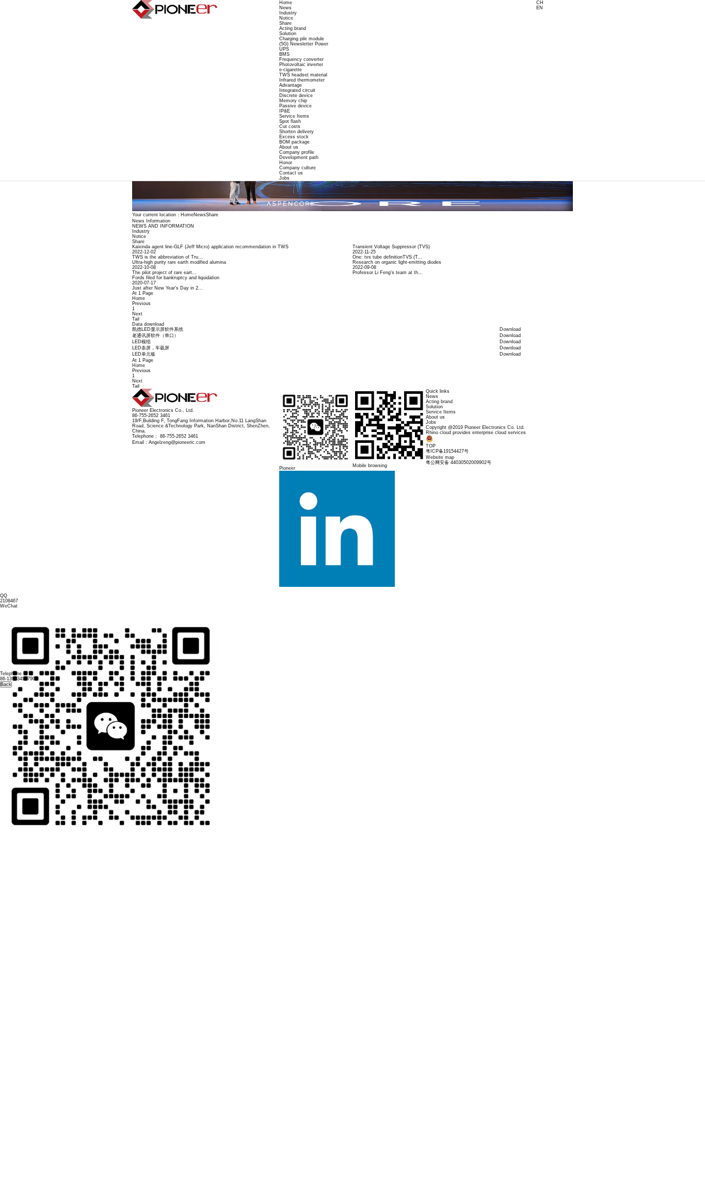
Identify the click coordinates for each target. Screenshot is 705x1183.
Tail (135, 319)
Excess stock (294, 136)
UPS (284, 49)
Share (285, 23)
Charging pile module (301, 38)
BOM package (294, 142)
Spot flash (290, 121)
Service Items (294, 116)
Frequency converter (301, 59)
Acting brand (292, 28)
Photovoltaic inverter (301, 64)
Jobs (284, 178)
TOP (431, 446)
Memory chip (293, 100)
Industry (288, 12)
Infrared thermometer (302, 80)
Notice (286, 18)
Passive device (295, 105)
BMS (284, 54)
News (285, 7)
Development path (298, 157)
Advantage (290, 85)
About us (288, 147)
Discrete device (296, 95)
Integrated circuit (297, 90)
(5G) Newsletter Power (303, 43)
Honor (285, 162)
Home (285, 2)
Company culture (297, 167)
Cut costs (289, 126)
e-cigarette (290, 69)
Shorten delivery (296, 131)
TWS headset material (303, 74)
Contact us (291, 172)
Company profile (296, 152)
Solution (287, 33)
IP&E (284, 111)
